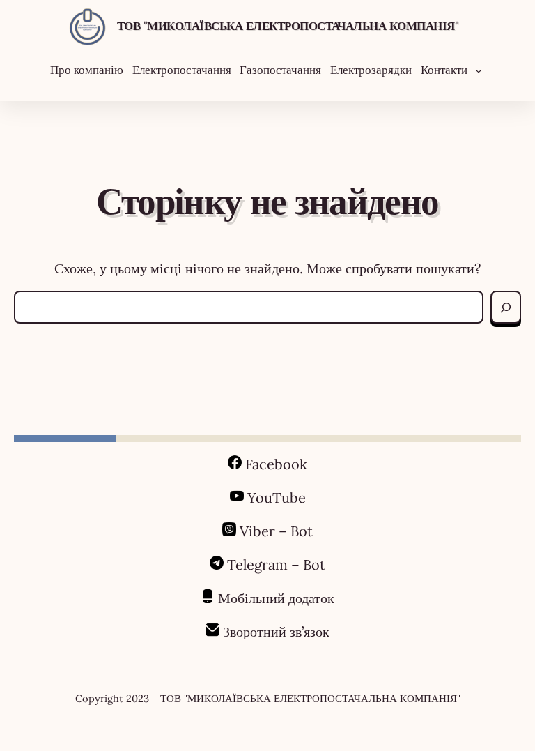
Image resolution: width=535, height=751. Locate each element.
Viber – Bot (274, 531)
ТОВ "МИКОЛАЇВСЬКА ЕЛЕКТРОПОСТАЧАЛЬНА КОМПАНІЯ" (287, 25)
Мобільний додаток (276, 598)
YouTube (276, 497)
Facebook (276, 464)
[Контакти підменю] (478, 69)
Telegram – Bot (276, 564)
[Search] (505, 307)
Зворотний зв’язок (276, 631)
